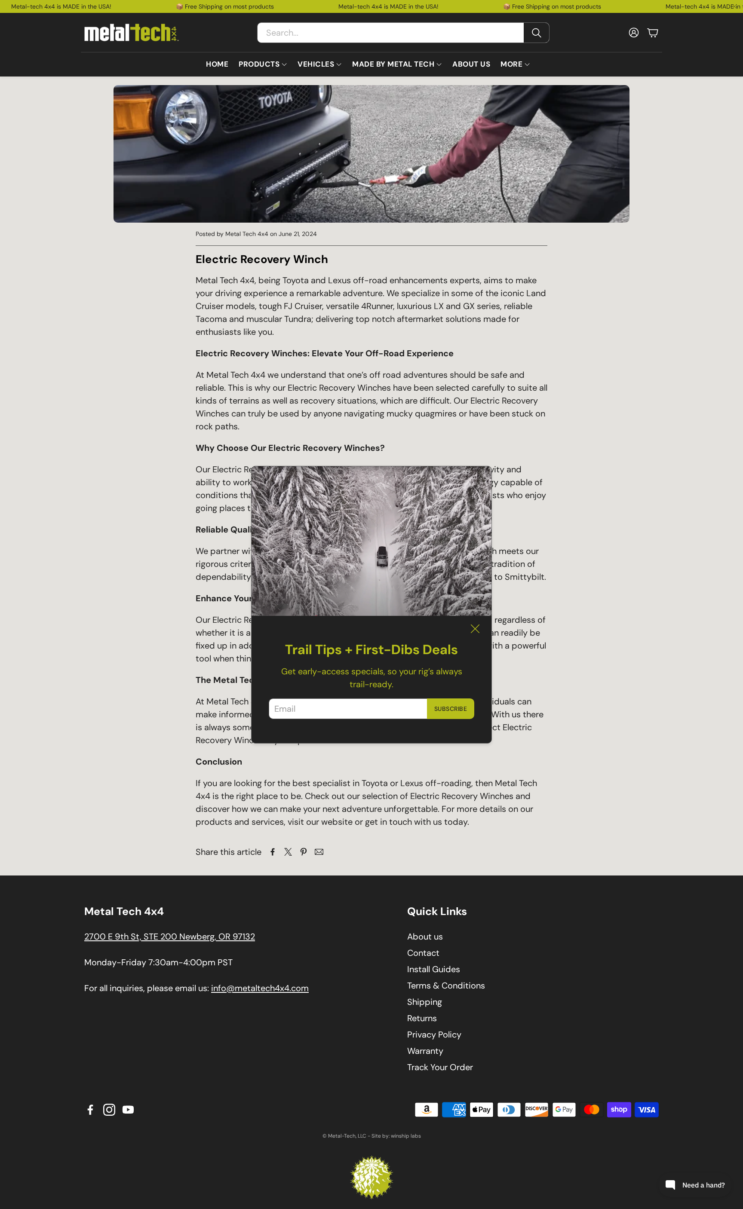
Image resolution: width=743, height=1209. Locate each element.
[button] (403, 33)
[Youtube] (128, 1110)
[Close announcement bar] (734, 6)
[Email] (319, 852)
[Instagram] (109, 1110)
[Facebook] (90, 1110)
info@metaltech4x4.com (260, 988)
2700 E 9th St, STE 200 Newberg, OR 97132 (169, 936)
